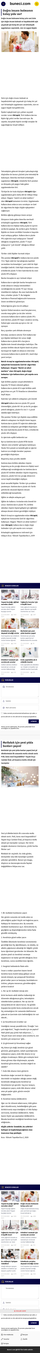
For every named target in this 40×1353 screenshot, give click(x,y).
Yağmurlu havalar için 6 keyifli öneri (29, 603)
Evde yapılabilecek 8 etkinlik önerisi (29, 661)
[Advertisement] (20, 74)
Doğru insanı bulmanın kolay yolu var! (29, 1205)
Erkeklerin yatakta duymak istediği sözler (10, 632)
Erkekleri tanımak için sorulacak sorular (9, 661)
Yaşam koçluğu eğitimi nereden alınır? (10, 603)
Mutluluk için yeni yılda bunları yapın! (28, 632)
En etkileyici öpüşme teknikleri (9, 1262)
